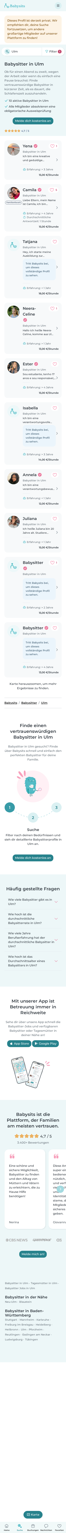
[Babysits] (14, 5)
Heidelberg (43, 1324)
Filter (54, 51)
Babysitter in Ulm (16, 1283)
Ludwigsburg (14, 1339)
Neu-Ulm (11, 1301)
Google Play (47, 1043)
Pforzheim (36, 1329)
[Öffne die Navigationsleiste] (58, 5)
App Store (21, 1043)
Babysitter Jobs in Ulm (20, 1288)
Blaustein (25, 1301)
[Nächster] (60, 1189)
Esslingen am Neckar (36, 1334)
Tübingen (31, 1339)
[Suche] (7, 51)
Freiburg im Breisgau (19, 1324)
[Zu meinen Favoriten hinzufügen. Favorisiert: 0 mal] (55, 242)
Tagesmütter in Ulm (44, 1283)
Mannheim (27, 1319)
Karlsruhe (42, 1319)
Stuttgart (11, 1319)
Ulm (23, 1329)
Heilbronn (11, 1329)
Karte (35, 1514)
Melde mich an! (33, 1254)
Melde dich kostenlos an (33, 121)
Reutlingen (12, 1334)
